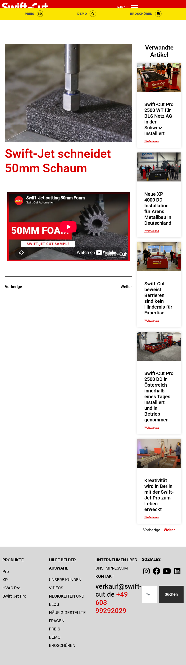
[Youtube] (166, 571)
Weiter (169, 530)
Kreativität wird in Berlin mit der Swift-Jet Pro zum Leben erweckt (159, 494)
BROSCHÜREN (141, 13)
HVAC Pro (11, 587)
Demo (82, 13)
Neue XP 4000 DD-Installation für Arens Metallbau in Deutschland (157, 208)
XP (5, 579)
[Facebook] (156, 571)
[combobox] (149, 594)
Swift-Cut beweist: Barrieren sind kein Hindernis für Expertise (158, 298)
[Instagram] (146, 571)
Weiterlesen (151, 141)
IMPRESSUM (116, 568)
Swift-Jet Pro (14, 596)
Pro (5, 571)
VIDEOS (56, 587)
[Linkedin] (177, 571)
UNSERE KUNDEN (65, 579)
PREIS (29, 13)
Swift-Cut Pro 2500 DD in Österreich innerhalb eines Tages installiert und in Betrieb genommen (158, 396)
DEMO (55, 637)
